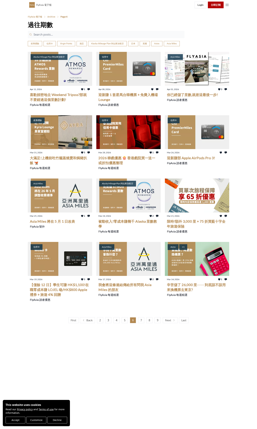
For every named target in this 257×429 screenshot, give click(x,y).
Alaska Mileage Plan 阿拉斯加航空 (107, 43)
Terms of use (46, 409)
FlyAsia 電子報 (35, 16)
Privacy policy (25, 409)
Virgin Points (66, 43)
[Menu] (227, 4)
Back (89, 320)
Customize (36, 420)
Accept (15, 420)
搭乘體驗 (35, 43)
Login (201, 4)
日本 (133, 43)
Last (183, 320)
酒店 (82, 43)
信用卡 (50, 43)
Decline (57, 420)
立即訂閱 (216, 4)
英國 (145, 43)
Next (168, 320)
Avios (156, 43)
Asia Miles (172, 43)
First (73, 320)
